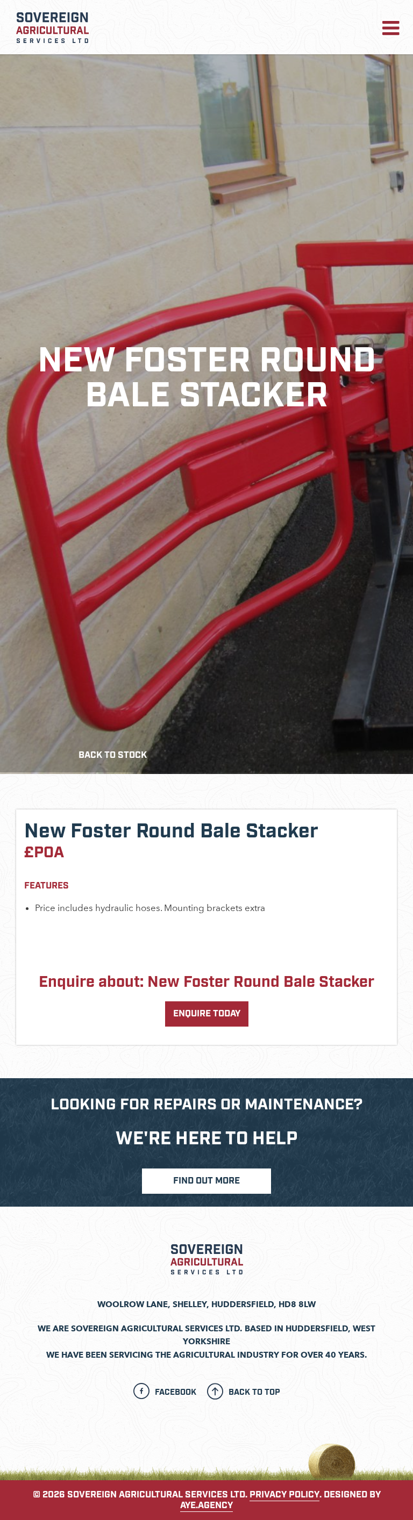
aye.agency (206, 1505)
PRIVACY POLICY (284, 1495)
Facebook (175, 1392)
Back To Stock (113, 755)
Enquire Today (206, 1014)
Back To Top (254, 1392)
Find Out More (206, 1181)
